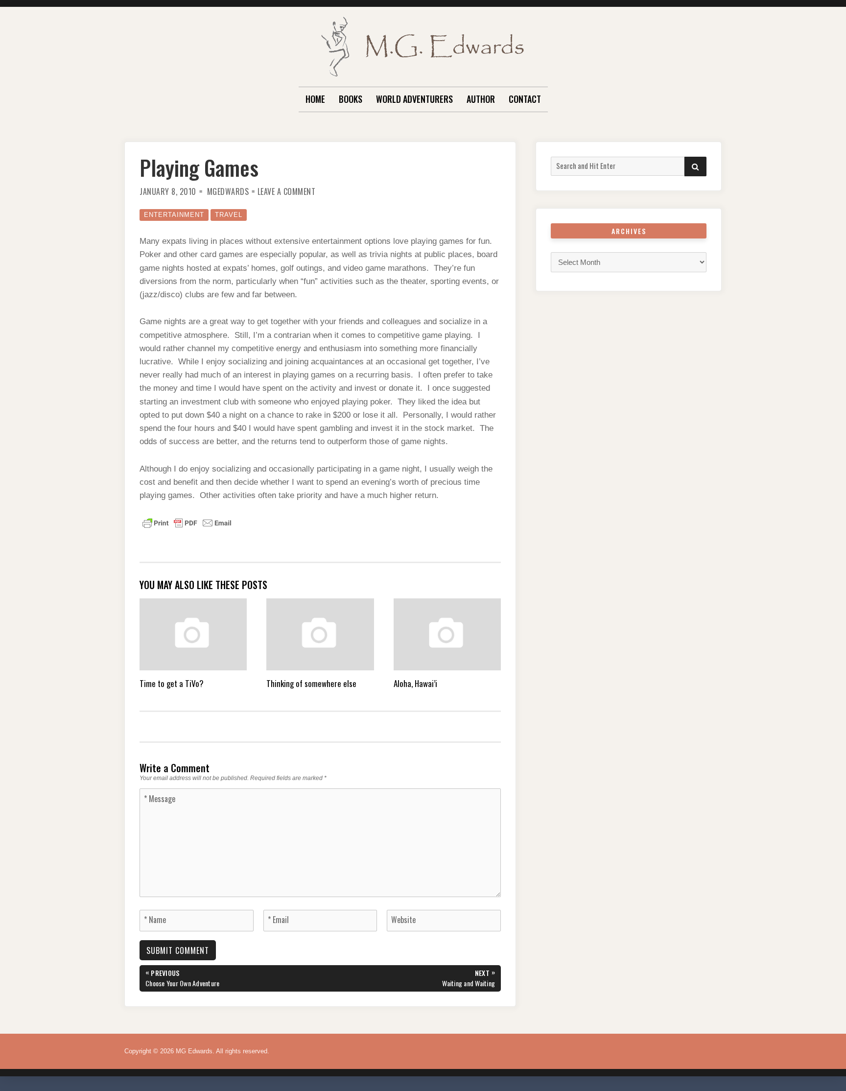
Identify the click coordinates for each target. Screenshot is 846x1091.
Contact (525, 99)
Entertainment (174, 214)
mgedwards (228, 191)
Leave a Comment (287, 191)
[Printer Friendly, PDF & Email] (187, 522)
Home (315, 99)
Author (481, 99)
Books (350, 99)
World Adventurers (414, 99)
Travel (228, 214)
